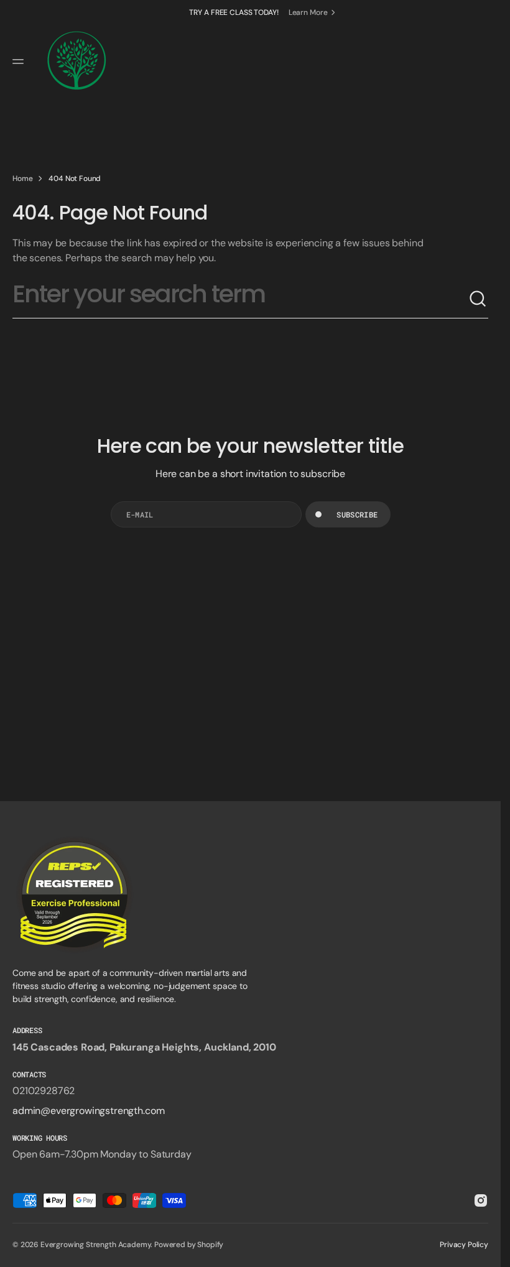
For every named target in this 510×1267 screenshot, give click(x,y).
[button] (19, 61)
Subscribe (357, 514)
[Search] (478, 299)
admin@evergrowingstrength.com (88, 1110)
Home (22, 178)
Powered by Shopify (188, 1245)
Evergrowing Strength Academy (95, 1245)
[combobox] (240, 299)
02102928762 (43, 1090)
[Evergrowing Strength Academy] (76, 61)
